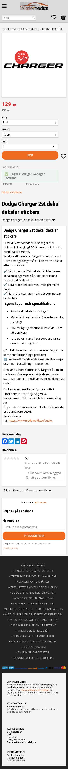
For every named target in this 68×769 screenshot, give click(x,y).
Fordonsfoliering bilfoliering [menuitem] (33, 658)
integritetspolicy (10, 548)
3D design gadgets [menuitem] (50, 609)
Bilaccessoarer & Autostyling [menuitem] (33, 571)
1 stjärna (5, 458)
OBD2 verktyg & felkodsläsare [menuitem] (33, 636)
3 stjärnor (11, 458)
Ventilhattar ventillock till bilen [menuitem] (33, 587)
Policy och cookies (16, 739)
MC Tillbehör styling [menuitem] (18, 609)
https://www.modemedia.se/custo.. (31, 420)
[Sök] (33, 17)
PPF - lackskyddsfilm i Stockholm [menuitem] (33, 641)
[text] (34, 105)
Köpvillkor (12, 736)
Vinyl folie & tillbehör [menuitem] (33, 630)
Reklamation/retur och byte (21, 742)
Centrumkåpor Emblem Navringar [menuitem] (33, 576)
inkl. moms (41, 502)
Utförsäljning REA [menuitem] (33, 647)
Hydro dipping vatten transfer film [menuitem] (33, 620)
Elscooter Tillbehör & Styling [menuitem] (33, 603)
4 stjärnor (14, 458)
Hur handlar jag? (15, 757)
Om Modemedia (15, 755)
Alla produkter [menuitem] (33, 565)
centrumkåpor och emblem (35, 689)
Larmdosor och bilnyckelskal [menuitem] (33, 598)
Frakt (9, 734)
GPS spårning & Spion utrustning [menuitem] (33, 625)
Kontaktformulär (15, 706)
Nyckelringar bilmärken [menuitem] (33, 581)
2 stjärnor (8, 458)
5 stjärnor (17, 458)
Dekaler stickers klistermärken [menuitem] (33, 592)
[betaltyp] (34, 668)
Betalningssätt (14, 731)
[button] (55, 17)
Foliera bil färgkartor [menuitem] (33, 652)
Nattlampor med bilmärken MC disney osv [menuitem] (33, 614)
